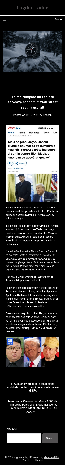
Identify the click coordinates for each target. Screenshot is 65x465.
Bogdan (47, 115)
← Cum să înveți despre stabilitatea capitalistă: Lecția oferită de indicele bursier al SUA (32, 387)
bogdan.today (32, 7)
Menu (58, 19)
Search (12, 429)
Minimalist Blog (52, 457)
